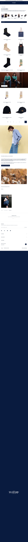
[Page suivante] (26, 122)
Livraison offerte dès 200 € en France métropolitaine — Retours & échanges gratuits (14, 0)
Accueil (2, 210)
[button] (26, 2)
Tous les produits (5, 210)
